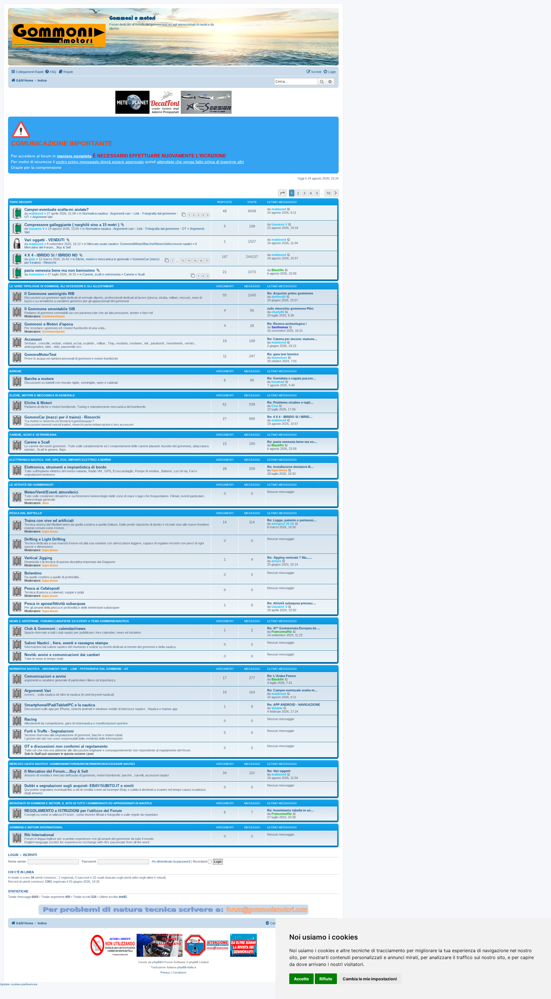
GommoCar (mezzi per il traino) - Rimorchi (62, 417)
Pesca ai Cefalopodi (42, 588)
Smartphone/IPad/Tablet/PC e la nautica (59, 705)
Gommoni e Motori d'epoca (48, 324)
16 (200, 261)
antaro (276, 561)
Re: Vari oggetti (278, 771)
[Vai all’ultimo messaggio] (289, 209)
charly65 (277, 312)
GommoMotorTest (40, 354)
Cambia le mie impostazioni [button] (370, 978)
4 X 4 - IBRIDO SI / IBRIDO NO (50, 255)
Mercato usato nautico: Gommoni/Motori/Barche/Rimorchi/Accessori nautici (139, 244)
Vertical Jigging (38, 558)
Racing (30, 719)
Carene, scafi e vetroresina (102, 274)
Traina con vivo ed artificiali (49, 520)
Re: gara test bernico (283, 354)
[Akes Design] (206, 102)
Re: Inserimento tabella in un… (290, 810)
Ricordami (200, 861)
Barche (15, 371)
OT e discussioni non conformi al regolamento (66, 746)
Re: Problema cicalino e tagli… (290, 402)
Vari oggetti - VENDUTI (44, 240)
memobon (36, 274)
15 (194, 261)
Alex (45, 503)
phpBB (157, 962)
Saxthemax (279, 327)
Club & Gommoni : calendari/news (55, 628)
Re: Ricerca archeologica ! (287, 323)
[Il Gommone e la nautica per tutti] (243, 945)
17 (206, 261)
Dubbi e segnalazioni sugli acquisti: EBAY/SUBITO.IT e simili (79, 786)
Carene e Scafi (134, 274)
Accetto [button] (301, 978)
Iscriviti (30, 855)
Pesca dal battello (25, 513)
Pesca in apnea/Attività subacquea (54, 603)
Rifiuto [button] (325, 978)
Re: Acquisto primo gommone (290, 293)
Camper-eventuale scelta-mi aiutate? (56, 209)
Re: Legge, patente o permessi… (292, 520)
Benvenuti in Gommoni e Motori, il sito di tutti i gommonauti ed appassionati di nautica (80, 803)
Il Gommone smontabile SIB (49, 309)
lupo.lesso (279, 470)
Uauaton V (36, 228)
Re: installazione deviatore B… (290, 466)
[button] (282, 193)
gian (32, 259)
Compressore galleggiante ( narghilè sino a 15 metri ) (71, 225)
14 (188, 261)
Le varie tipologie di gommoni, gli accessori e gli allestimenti (61, 286)
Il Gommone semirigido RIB (49, 294)
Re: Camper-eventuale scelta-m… (292, 690)
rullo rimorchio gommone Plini (290, 308)
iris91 (123, 896)
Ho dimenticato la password (171, 861)
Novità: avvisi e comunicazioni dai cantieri (62, 655)
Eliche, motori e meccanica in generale (102, 259)
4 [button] (311, 193)
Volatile (276, 708)
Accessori (33, 339)
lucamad (277, 381)
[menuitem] (50, 71)
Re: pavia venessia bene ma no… (292, 441)
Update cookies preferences (18, 984)
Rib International (39, 835)
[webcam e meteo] (132, 102)
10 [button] (328, 193)
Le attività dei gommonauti (31, 484)
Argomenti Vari (42, 217)
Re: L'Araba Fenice (281, 676)
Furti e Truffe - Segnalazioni (49, 731)
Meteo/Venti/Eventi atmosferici (51, 492)
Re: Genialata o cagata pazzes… (291, 378)
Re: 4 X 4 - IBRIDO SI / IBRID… (290, 417)
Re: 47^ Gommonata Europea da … (293, 628)
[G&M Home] (59, 28)
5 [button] (317, 193)
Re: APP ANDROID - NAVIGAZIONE (293, 704)
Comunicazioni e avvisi (45, 676)
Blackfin (277, 270)
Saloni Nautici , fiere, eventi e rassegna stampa (66, 643)
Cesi (274, 406)
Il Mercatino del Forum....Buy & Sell (56, 771)
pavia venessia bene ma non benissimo (59, 270)
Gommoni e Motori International (36, 827)
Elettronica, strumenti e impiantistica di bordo (65, 467)
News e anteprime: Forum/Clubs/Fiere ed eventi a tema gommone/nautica (69, 621)
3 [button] (304, 193)
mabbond (36, 213)
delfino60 (278, 296)
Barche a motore (39, 379)
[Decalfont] (165, 102)
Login (13, 855)
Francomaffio (281, 631)
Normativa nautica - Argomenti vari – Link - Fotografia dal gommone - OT (136, 228)
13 (182, 261)
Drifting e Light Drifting (44, 539)
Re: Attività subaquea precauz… (291, 603)
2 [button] (298, 193)
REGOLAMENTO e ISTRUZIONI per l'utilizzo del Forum (73, 811)
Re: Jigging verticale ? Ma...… (289, 557)
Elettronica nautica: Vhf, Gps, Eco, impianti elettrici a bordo (60, 459)
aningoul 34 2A (282, 523)
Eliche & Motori (38, 403)
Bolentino (33, 573)
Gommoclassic (53, 316)
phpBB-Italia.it (186, 967)
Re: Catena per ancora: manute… (292, 339)
